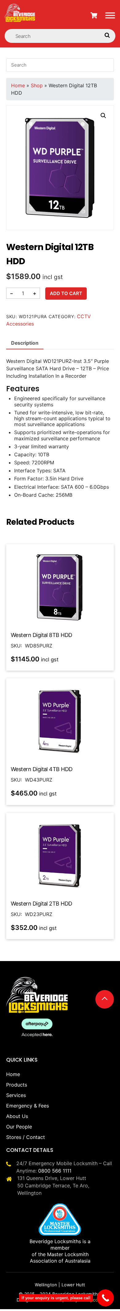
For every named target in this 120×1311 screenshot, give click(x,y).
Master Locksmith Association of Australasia (60, 1257)
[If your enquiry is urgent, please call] (105, 1297)
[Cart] (94, 15)
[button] (103, 115)
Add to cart (66, 293)
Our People (19, 1127)
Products (16, 1085)
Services (16, 1095)
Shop (37, 85)
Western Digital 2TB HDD (41, 903)
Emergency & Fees (27, 1106)
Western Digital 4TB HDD (42, 769)
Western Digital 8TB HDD (41, 635)
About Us (17, 1116)
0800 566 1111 (54, 1171)
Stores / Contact (25, 1137)
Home (18, 85)
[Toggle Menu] (110, 15)
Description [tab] (24, 343)
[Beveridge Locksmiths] (20, 7)
